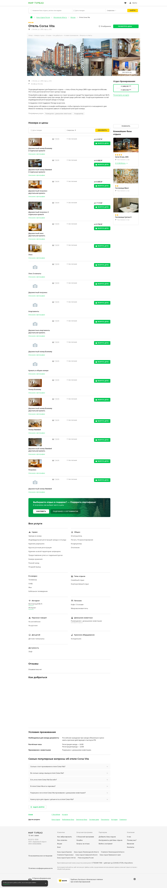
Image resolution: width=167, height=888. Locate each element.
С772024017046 (97, 863)
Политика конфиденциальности (40, 868)
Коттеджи (114, 819)
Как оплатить (62, 840)
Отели (30, 814)
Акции (59, 844)
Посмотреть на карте (121, 95)
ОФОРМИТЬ (41, 511)
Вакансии (130, 844)
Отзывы (48, 35)
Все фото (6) (127, 72)
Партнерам (103, 832)
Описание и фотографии (36, 154)
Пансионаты (105, 819)
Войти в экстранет (106, 844)
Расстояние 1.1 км (123, 159)
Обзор (30, 35)
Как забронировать (64, 837)
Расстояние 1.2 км (123, 191)
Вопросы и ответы (86, 35)
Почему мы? (132, 840)
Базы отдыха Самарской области (86, 855)
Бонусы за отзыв (83, 844)
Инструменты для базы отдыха (110, 840)
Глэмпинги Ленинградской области (112, 852)
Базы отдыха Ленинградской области (86, 852)
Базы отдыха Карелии (64, 852)
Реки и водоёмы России (86, 858)
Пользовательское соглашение (40, 856)
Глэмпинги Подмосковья (65, 855)
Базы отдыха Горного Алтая (66, 858)
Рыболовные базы (68, 819)
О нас (129, 837)
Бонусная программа (84, 832)
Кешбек (80, 840)
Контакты (130, 847)
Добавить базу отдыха (107, 837)
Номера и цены (39, 35)
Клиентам (61, 832)
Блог (59, 847)
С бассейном (56, 814)
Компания (131, 832)
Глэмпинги (123, 819)
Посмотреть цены (125, 26)
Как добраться (57, 35)
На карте (65, 814)
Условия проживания (71, 35)
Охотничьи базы (81, 819)
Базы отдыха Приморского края (110, 855)
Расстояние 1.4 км (123, 220)
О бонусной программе (85, 837)
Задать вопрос (39, 807)
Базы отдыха (56, 819)
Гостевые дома (94, 819)
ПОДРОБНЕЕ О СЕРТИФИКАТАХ (65, 511)
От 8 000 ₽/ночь (120, 163)
